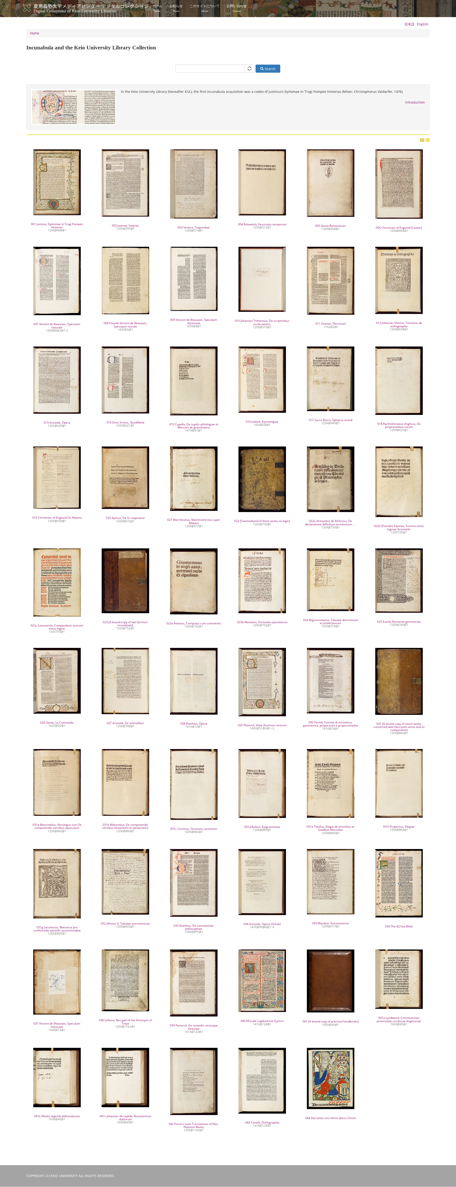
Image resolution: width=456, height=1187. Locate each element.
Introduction (415, 102)
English (422, 24)
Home (34, 33)
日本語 (409, 24)
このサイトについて (205, 8)
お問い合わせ (237, 8)
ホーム (157, 8)
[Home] (31, 8)
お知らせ (176, 8)
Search (270, 68)
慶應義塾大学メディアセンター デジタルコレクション (91, 8)
